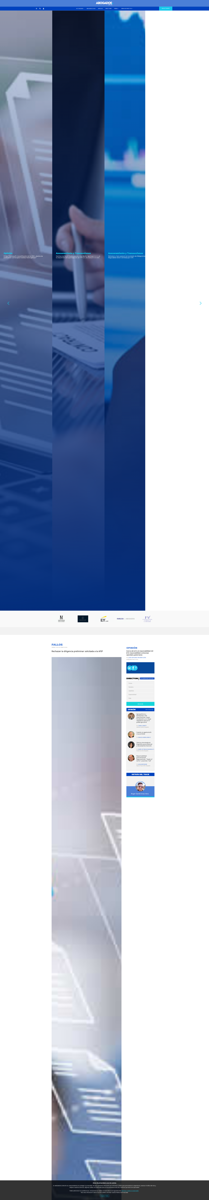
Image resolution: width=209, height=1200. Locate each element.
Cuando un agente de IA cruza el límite (143, 733)
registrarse (166, 8)
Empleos (100, 8)
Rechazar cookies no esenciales (130, 1191)
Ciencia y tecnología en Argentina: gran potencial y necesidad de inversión (144, 744)
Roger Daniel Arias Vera (140, 794)
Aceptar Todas (104, 1196)
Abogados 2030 (91, 8)
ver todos (148, 709)
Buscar (140, 704)
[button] (36, 9)
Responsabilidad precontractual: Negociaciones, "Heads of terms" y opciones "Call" (144, 758)
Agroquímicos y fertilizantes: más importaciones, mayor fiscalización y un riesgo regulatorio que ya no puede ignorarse (143, 718)
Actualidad (79, 8)
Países (116, 8)
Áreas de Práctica (126, 8)
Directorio (108, 8)
